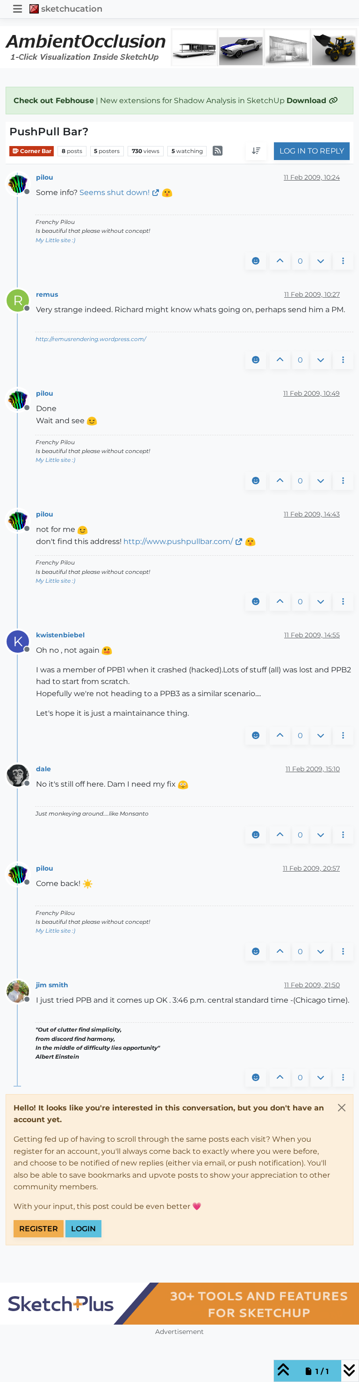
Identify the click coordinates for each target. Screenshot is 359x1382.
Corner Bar (35, 150)
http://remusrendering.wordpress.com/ (91, 338)
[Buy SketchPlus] (179, 1304)
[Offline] (21, 183)
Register (38, 1228)
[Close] (341, 1108)
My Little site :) (55, 240)
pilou (44, 177)
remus (47, 294)
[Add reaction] (255, 261)
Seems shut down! (114, 192)
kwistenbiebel (60, 635)
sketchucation (71, 9)
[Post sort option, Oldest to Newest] (256, 151)
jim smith (52, 985)
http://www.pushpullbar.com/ (178, 541)
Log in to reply (312, 151)
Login (83, 1228)
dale (43, 769)
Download (308, 100)
